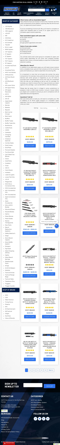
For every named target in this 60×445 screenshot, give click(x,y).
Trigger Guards (9, 286)
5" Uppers (8, 54)
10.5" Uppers (9, 61)
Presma (7, 304)
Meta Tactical (9, 299)
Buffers (7, 118)
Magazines (8, 181)
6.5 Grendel (8, 42)
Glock (7, 158)
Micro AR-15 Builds (8, 206)
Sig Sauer (8, 248)
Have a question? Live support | (37, 7)
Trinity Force (9, 302)
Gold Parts (8, 161)
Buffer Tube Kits (10, 123)
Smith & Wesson (10, 268)
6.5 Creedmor (9, 40)
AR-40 (7, 98)
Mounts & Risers (10, 209)
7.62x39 (7, 45)
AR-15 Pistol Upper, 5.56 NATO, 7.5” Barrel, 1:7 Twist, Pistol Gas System (49, 301)
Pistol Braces (9, 216)
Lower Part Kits (10, 177)
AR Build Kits (9, 75)
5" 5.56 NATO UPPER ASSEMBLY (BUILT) (30, 128)
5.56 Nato (8, 38)
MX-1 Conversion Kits (10, 191)
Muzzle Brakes (9, 211)
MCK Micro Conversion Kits (10, 185)
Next (50, 370)
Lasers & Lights (9, 174)
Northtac (8, 316)
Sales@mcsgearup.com (12, 407)
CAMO (7, 130)
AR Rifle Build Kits (9, 82)
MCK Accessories (10, 188)
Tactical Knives (9, 272)
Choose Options (30, 233)
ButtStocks (8, 125)
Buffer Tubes (9, 121)
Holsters (7, 172)
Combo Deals (9, 143)
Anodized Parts (10, 70)
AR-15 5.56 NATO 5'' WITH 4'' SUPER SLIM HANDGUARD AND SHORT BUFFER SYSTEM (30, 345)
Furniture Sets (9, 152)
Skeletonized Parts (9, 262)
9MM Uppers (9, 49)
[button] (57, 226)
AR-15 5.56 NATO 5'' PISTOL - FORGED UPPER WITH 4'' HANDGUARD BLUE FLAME (49, 345)
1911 (6, 35)
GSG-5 (7, 168)
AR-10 (7, 94)
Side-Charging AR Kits (9, 252)
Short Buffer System (9, 243)
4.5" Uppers (8, 52)
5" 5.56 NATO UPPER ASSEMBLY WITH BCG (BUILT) (49, 129)
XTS (6, 306)
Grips (6, 165)
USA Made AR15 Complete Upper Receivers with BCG (29, 215)
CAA (6, 297)
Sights (7, 255)
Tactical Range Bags (9, 275)
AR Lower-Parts (10, 85)
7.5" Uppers (8, 58)
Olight (7, 313)
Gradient (8, 163)
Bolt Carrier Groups (8, 113)
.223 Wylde (8, 26)
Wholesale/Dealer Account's (10, 417)
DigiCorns (56, 442)
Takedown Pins (10, 281)
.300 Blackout (9, 29)
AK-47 (7, 68)
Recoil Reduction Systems (8, 229)
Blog (2, 420)
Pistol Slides (9, 218)
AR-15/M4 (8, 96)
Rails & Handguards (9, 222)
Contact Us (4, 427)
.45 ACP (7, 33)
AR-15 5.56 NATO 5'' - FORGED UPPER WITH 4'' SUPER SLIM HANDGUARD (30, 301)
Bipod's (7, 110)
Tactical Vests (9, 279)
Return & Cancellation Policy (10, 431)
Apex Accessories (8, 202)
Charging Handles (8, 135)
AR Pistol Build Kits (9, 78)
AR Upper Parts (10, 87)
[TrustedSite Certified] (4, 411)
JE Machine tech (10, 309)
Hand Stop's (9, 170)
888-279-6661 (11, 405)
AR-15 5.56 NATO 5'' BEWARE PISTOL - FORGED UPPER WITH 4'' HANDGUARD (49, 216)
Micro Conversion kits (38, 409)
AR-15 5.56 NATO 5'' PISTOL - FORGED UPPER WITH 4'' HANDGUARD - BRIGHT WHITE (49, 259)
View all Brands (10, 318)
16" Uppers (8, 63)
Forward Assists (10, 150)
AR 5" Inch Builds (10, 72)
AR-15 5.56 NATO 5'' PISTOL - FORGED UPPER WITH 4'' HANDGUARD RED (49, 173)
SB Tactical (8, 311)
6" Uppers (8, 56)
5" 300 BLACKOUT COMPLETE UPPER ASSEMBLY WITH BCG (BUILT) (29, 173)
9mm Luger (8, 47)
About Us (4, 424)
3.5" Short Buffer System (39, 402)
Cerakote (8, 132)
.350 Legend (9, 31)
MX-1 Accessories (10, 194)
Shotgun (7, 246)
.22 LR (7, 179)
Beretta (7, 107)
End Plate (8, 147)
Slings (7, 265)
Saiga (7, 235)
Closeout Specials (8, 139)
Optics (7, 214)
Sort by (36, 108)
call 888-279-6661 (50, 7)
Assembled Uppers (8, 102)
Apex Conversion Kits (10, 197)
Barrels (7, 105)
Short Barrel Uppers (9, 239)
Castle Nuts (8, 128)
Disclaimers (5, 422)
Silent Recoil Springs (9, 258)
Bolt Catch (8, 116)
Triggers (7, 283)
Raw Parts (8, 225)
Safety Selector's (10, 233)
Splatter (7, 270)
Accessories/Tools (10, 65)
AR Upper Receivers (8, 91)
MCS (6, 295)
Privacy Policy (5, 429)
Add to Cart (30, 145)
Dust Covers (9, 145)
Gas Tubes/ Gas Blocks (9, 155)
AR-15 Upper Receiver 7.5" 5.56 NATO (30, 256)
